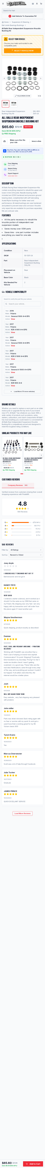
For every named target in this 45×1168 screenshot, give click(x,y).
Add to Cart (35, 1164)
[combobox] (26, 550)
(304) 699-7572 (12, 176)
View (13, 319)
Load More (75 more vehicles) (24, 391)
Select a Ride (36, 141)
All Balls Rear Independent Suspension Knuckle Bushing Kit (12, 460)
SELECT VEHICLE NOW (24, 51)
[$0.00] (41, 4)
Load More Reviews (23, 813)
